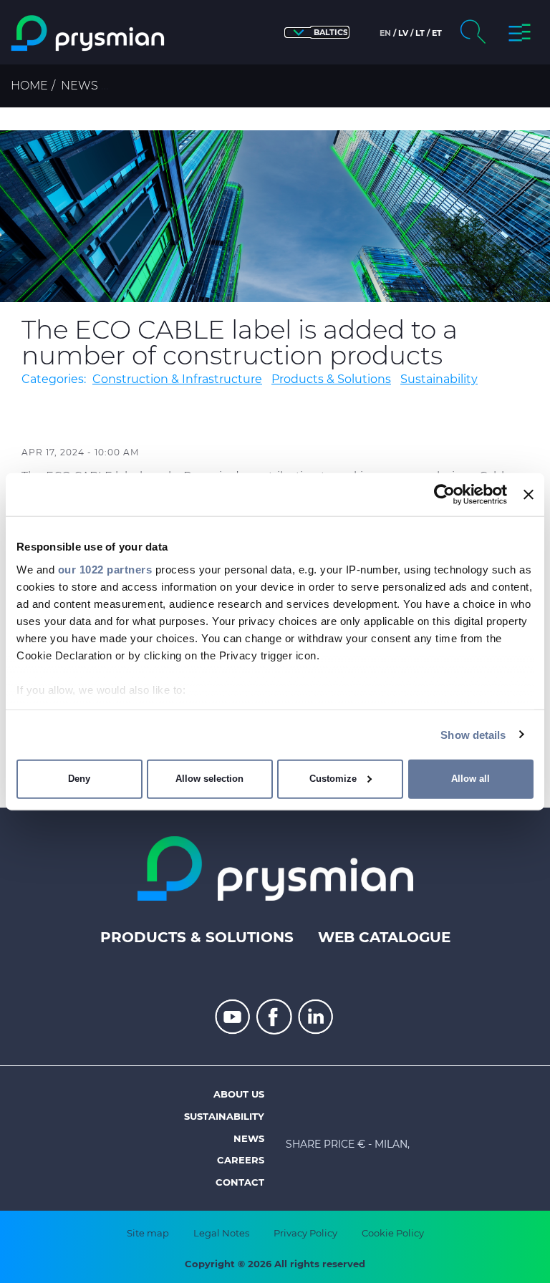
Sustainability (439, 379)
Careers (240, 1160)
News (79, 85)
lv (403, 33)
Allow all (470, 778)
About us (238, 1094)
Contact (240, 1182)
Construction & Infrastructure (177, 379)
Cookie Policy (393, 1233)
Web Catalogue (384, 937)
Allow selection (209, 778)
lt (420, 33)
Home (29, 85)
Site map (148, 1233)
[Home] (89, 33)
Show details (473, 734)
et (437, 33)
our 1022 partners (105, 569)
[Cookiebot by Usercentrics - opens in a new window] (444, 494)
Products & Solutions (331, 379)
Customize (333, 778)
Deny (79, 778)
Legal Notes (221, 1233)
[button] (317, 33)
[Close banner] (529, 495)
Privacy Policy (305, 1233)
